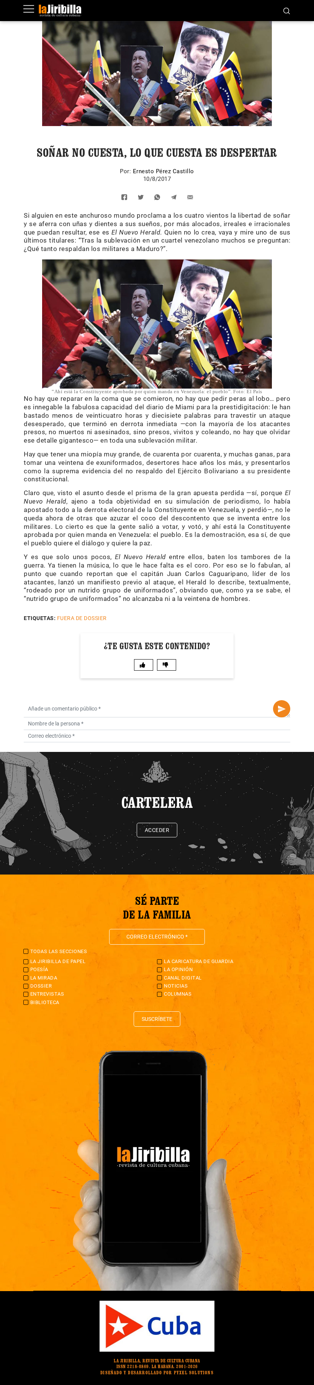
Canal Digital (183, 978)
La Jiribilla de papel (58, 961)
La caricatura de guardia (198, 961)
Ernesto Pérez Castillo (163, 171)
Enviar (281, 708)
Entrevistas (47, 994)
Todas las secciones (58, 951)
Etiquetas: (40, 618)
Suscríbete (157, 1019)
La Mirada (43, 978)
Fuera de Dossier (82, 618)
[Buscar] (286, 10)
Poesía (39, 969)
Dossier (41, 986)
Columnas (177, 994)
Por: (126, 171)
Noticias (176, 986)
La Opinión (178, 969)
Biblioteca (44, 1002)
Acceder (157, 830)
